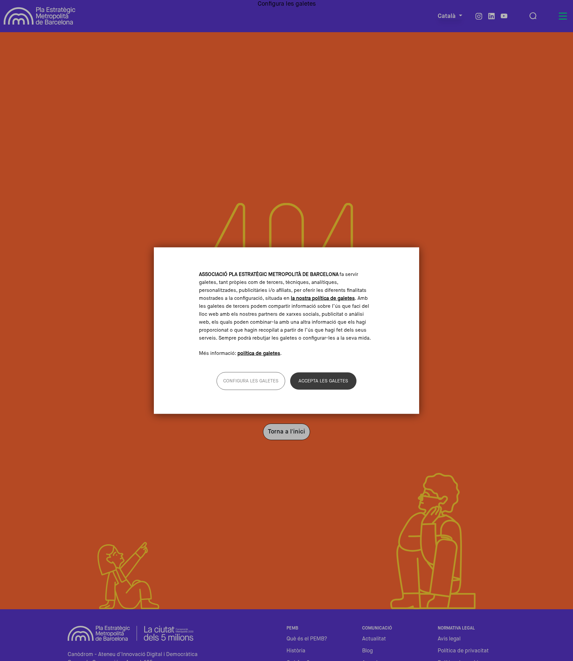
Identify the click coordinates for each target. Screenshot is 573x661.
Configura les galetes (251, 381)
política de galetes (258, 353)
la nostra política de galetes (323, 298)
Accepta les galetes (323, 381)
